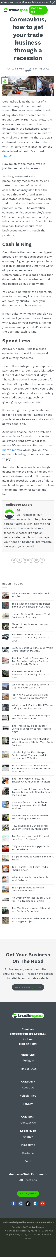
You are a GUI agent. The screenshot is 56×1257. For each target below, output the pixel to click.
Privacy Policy (20, 1234)
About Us (28, 1087)
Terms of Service (42, 1234)
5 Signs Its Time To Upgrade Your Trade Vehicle (32, 848)
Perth (28, 1161)
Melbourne (28, 1144)
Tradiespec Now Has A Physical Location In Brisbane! (30, 838)
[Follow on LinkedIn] (35, 1203)
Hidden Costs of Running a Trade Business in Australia (31, 615)
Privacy (28, 1103)
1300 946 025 (36, 10)
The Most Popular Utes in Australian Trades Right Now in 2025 (30, 674)
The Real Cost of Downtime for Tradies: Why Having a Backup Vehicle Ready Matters (30, 661)
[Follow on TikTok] (28, 1203)
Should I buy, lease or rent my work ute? (30, 626)
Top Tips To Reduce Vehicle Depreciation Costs (28, 889)
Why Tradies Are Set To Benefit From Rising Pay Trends (30, 817)
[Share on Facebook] (19, 560)
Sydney (28, 1136)
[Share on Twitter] (25, 560)
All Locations (28, 1180)
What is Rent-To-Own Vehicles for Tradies (31, 595)
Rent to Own (28, 1068)
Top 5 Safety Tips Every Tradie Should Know (30, 868)
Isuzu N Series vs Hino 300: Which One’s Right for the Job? (32, 649)
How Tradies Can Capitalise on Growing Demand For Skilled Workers (30, 805)
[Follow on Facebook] (13, 1203)
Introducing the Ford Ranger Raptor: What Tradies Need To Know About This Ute (29, 755)
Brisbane (28, 1153)
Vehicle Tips (28, 1095)
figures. (7, 155)
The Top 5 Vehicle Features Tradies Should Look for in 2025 (31, 780)
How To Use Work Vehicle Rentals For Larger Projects (31, 920)
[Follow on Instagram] (20, 1203)
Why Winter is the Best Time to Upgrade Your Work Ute (30, 686)
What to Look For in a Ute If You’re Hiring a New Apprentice (32, 707)
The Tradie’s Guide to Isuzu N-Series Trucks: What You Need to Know (31, 728)
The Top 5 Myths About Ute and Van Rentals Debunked (31, 910)
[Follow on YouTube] (42, 1203)
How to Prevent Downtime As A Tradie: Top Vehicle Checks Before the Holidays (32, 792)
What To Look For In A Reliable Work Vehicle (30, 879)
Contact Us (28, 1122)
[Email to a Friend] (30, 560)
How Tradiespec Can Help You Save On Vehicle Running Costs (30, 827)
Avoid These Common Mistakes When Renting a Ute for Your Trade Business (33, 741)
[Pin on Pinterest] (36, 560)
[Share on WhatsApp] (13, 560)
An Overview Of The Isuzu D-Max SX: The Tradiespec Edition (31, 899)
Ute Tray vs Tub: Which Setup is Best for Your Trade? (31, 717)
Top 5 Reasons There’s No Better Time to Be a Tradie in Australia (31, 605)
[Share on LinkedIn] (42, 560)
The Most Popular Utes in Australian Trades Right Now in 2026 (30, 637)
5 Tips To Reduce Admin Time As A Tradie (33, 858)
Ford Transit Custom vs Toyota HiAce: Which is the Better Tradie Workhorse (31, 768)
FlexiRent (28, 1060)
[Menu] (52, 10)
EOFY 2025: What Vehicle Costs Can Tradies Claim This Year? (30, 696)
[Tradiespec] (15, 10)
